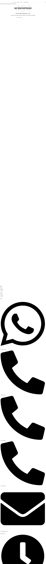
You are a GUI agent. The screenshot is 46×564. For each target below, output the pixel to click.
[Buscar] (30, 2)
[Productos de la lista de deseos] (33, 2)
